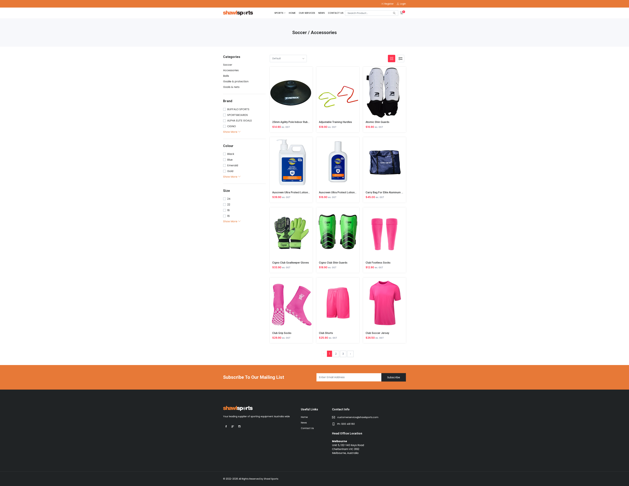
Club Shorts (326, 333)
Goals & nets (231, 87)
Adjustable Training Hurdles (335, 122)
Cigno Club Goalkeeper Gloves (290, 262)
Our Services (307, 13)
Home (292, 13)
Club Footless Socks (378, 262)
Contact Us (335, 13)
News (321, 13)
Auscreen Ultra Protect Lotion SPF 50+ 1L (297, 192)
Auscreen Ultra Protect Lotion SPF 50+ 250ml (346, 192)
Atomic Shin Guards (377, 122)
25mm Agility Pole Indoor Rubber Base (295, 122)
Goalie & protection (235, 81)
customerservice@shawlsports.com (357, 417)
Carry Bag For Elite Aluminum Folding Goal (391, 192)
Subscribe (393, 377)
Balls (226, 76)
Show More (230, 132)
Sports (278, 13)
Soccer (227, 65)
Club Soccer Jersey (377, 333)
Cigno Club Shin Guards (333, 262)
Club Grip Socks (281, 333)
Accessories (231, 70)
